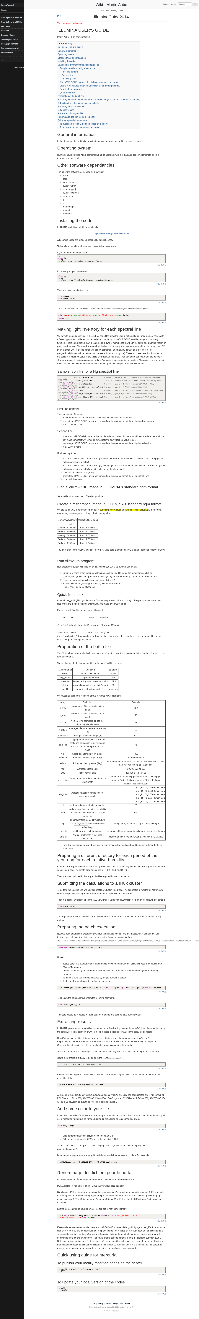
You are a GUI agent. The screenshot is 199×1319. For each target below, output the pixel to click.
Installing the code (66, 61)
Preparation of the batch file (71, 96)
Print (121, 11)
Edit (107, 11)
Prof (59, 16)
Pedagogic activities (9, 44)
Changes (166, 4)
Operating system (66, 54)
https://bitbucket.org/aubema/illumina (111, 233)
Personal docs (7, 53)
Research (5, 31)
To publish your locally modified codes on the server (84, 124)
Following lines (69, 78)
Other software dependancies (72, 58)
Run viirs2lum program (70, 89)
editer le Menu (19, 67)
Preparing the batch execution (72, 106)
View (102, 11)
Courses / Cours (8, 35)
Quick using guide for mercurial (72, 120)
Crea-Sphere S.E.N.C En (11, 18)
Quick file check (67, 92)
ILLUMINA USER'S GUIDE (71, 47)
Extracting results (66, 110)
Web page (5, 26)
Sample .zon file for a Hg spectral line (77, 68)
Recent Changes (111, 1303)
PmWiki (116, 1310)
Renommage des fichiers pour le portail (76, 117)
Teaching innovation (9, 39)
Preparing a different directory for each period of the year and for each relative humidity (99, 99)
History (114, 11)
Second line (67, 75)
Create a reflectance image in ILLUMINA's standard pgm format (90, 86)
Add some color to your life (70, 113)
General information (67, 51)
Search (127, 1303)
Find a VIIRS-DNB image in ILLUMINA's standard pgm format (89, 82)
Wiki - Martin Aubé (111, 4)
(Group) (173, 4)
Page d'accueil (7, 5)
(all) (121, 1303)
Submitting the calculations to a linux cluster (79, 103)
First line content (70, 72)
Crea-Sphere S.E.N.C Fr (11, 22)
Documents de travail (10, 48)
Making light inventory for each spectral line (78, 65)
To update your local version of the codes (79, 127)
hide (69, 44)
